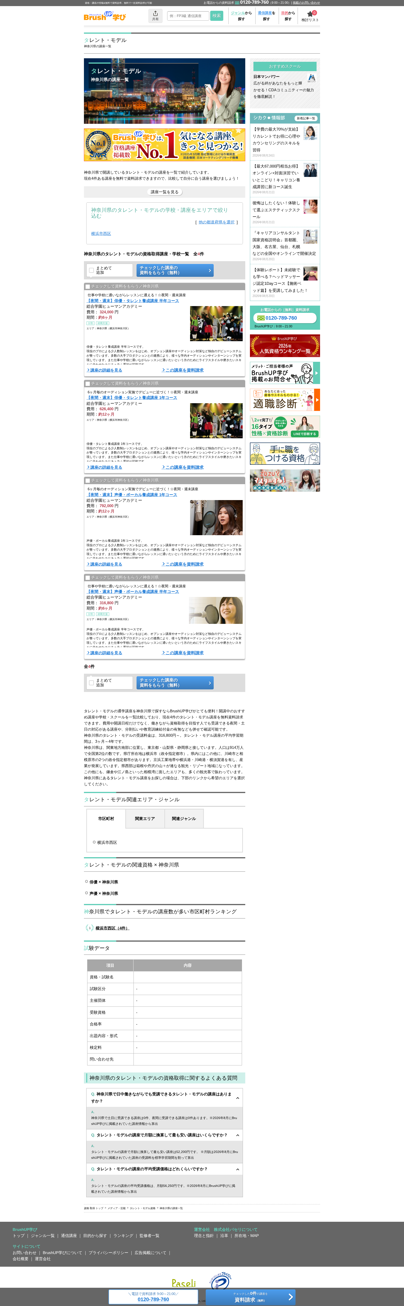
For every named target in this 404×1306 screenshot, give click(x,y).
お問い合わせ (24, 1253)
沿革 (224, 1235)
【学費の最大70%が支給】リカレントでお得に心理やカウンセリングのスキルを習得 (276, 142)
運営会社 (43, 1259)
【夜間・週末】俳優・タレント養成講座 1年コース (132, 397)
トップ (19, 1235)
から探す (241, 16)
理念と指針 (204, 1235)
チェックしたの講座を (250, 1297)
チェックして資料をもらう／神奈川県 (125, 286)
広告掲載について (150, 1253)
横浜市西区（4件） (113, 928)
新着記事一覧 (306, 118)
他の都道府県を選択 (216, 222)
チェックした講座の (161, 270)
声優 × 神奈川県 (104, 893)
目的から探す (95, 1235)
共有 (155, 19)
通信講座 (69, 1235)
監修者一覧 (149, 1235)
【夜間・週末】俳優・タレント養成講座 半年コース (133, 301)
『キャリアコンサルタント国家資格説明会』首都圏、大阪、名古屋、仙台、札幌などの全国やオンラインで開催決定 (284, 246)
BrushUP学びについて (62, 1253)
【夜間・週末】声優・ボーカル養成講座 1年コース (132, 495)
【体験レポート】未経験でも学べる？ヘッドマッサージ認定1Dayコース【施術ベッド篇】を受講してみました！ (280, 283)
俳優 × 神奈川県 (104, 882)
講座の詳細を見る (106, 370)
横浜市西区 (101, 233)
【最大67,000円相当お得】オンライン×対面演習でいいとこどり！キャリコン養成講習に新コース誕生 (276, 179)
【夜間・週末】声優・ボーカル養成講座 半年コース (133, 591)
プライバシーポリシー (108, 1253)
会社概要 (21, 1259)
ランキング (123, 1235)
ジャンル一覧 (43, 1235)
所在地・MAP (246, 1235)
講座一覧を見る (165, 192)
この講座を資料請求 (185, 370)
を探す (266, 16)
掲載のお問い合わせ (306, 2)
